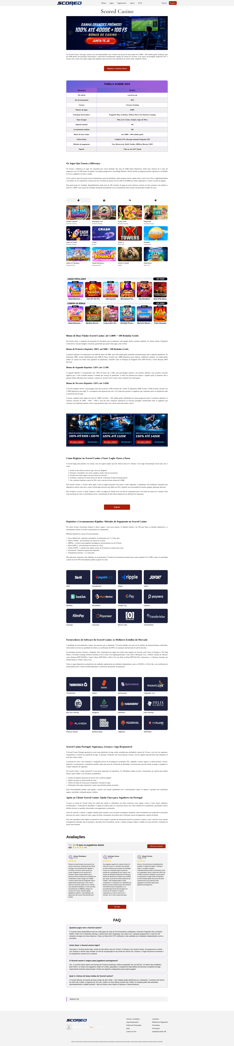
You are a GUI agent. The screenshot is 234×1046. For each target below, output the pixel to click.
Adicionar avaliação (156, 846)
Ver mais (117, 906)
